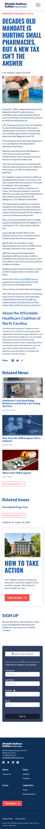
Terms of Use (20, 819)
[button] (38, 5)
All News (26, 774)
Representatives (29, 794)
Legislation (28, 785)
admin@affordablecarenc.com (13, 757)
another (6, 222)
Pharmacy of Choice (16, 125)
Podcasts (26, 778)
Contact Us (6, 774)
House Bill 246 (8, 232)
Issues (5, 785)
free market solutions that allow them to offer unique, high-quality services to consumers (21, 302)
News (25, 769)
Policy (25, 790)
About (5, 769)
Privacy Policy (7, 819)
